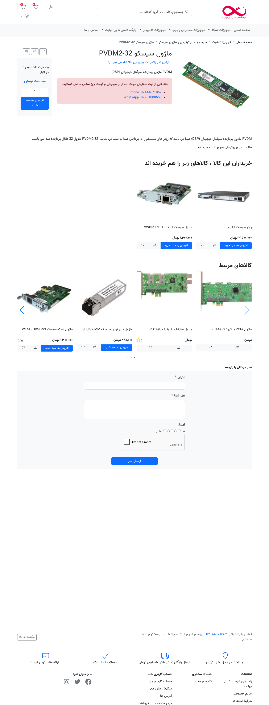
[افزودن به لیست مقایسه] (34, 51)
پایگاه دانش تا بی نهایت (120, 30)
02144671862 (216, 634)
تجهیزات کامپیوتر (154, 30)
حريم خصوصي (242, 693)
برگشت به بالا (27, 637)
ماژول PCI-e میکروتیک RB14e (231, 329)
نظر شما (179, 395)
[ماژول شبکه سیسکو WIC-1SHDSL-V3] (45, 298)
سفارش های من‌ (161, 688)
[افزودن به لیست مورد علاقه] (202, 245)
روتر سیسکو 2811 (240, 227)
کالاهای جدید (203, 681)
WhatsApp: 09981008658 (143, 97)
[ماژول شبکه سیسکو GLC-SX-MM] (104, 298)
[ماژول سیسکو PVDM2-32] (214, 85)
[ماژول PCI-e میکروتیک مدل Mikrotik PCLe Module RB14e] (224, 298)
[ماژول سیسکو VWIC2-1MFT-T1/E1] (164, 196)
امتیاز (181, 424)
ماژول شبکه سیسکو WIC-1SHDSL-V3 (47, 329)
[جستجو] (187, 12)
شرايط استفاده (242, 701)
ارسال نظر (134, 461)
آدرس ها (166, 696)
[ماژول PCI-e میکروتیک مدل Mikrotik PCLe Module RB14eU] (164, 298)
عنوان (181, 377)
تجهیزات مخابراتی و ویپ (188, 30)
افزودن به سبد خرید (34, 103)
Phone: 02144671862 (145, 92)
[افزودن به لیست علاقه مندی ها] (43, 51)
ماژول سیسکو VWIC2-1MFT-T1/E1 (168, 227)
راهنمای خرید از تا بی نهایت (238, 684)
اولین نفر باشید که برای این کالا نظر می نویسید (138, 62)
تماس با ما (91, 30)
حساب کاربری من (160, 681)
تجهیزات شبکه (221, 30)
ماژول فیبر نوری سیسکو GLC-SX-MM (107, 329)
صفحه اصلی (242, 30)
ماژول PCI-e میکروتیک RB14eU (171, 329)
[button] (23, 7)
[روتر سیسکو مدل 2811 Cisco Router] (224, 196)
